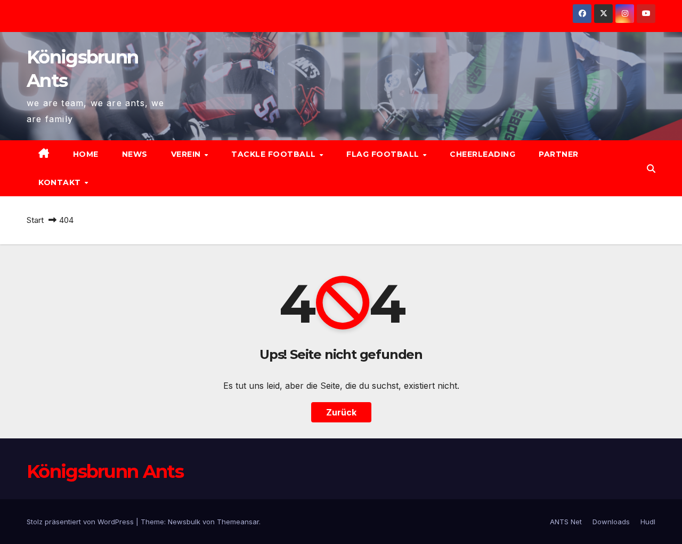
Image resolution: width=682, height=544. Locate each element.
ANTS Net (566, 521)
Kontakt (60, 182)
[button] (651, 168)
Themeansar (238, 521)
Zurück (341, 412)
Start (35, 220)
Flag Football (383, 154)
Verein (187, 154)
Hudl (647, 521)
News (135, 154)
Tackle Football (274, 154)
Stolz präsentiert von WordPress (81, 521)
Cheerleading (482, 154)
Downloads (611, 521)
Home (86, 154)
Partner (559, 154)
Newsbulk (184, 521)
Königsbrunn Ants (105, 471)
